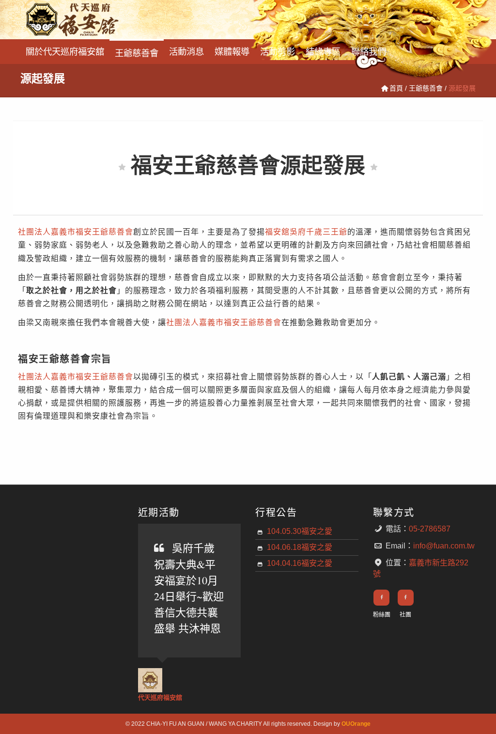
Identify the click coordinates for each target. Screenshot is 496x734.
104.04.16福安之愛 (299, 563)
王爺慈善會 (136, 52)
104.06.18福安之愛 (299, 547)
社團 (405, 614)
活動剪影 (277, 50)
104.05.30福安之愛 (299, 531)
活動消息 (186, 50)
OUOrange (356, 723)
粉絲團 (381, 614)
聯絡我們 (368, 50)
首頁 (396, 88)
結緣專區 (323, 50)
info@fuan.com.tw (444, 546)
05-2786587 (429, 529)
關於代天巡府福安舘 (65, 50)
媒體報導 (232, 50)
